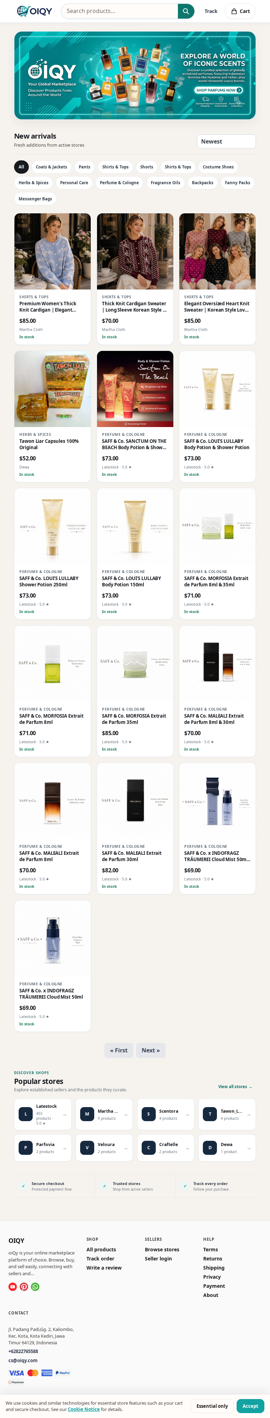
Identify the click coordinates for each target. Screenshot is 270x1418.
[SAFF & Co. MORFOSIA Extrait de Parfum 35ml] (135, 664)
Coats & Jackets (51, 166)
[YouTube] (12, 1287)
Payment (214, 1286)
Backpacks (202, 182)
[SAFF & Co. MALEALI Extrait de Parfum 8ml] (52, 801)
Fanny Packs (237, 182)
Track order (100, 1259)
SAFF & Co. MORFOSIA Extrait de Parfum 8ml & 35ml (217, 581)
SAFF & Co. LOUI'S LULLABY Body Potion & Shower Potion (217, 444)
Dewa (24, 467)
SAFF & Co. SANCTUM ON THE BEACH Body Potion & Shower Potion (134, 444)
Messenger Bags (35, 198)
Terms (210, 1249)
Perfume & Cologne (119, 182)
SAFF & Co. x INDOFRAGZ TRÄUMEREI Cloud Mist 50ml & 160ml (216, 856)
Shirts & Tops (115, 166)
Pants (84, 166)
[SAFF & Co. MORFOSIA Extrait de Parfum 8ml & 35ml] (217, 526)
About (210, 1295)
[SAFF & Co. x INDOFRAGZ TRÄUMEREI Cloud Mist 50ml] (52, 938)
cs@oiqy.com (23, 1360)
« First (119, 1050)
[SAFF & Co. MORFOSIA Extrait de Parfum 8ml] (52, 664)
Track (211, 11)
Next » (151, 1050)
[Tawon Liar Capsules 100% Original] (52, 389)
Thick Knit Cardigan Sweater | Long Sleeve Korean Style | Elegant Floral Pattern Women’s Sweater (134, 307)
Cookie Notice (84, 1409)
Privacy (212, 1277)
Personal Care (74, 182)
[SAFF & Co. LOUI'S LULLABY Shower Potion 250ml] (52, 526)
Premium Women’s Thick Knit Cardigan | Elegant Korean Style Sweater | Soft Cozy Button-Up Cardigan (50, 307)
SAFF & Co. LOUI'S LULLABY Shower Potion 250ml (48, 581)
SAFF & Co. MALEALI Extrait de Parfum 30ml (132, 856)
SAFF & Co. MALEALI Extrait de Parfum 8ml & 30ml (214, 719)
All (21, 166)
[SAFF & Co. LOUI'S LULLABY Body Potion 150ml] (135, 526)
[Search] (186, 11)
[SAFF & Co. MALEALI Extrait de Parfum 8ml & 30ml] (217, 664)
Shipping (214, 1268)
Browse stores (162, 1249)
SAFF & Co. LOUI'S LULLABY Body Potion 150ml (131, 581)
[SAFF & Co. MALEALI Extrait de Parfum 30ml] (135, 801)
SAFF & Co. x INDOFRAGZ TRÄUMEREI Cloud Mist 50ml (51, 994)
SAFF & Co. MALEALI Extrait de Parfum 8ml (49, 856)
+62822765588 (23, 1351)
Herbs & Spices (34, 182)
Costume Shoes (218, 166)
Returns (212, 1259)
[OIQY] (34, 11)
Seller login (158, 1259)
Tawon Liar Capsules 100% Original (49, 444)
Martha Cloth (31, 329)
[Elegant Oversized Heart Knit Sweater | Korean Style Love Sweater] (217, 251)
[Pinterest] (24, 1287)
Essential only (212, 1406)
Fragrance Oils (165, 182)
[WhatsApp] (35, 1287)
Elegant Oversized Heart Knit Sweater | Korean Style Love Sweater (217, 307)
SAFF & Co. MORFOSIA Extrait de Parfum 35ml (134, 719)
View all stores (235, 1086)
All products (101, 1249)
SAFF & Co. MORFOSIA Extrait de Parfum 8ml (51, 719)
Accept (250, 1406)
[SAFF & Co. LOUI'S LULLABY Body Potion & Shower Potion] (217, 389)
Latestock (110, 467)
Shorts (146, 166)
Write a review (104, 1268)
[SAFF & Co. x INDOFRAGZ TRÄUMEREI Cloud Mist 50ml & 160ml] (217, 801)
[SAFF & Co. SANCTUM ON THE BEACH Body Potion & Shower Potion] (135, 389)
